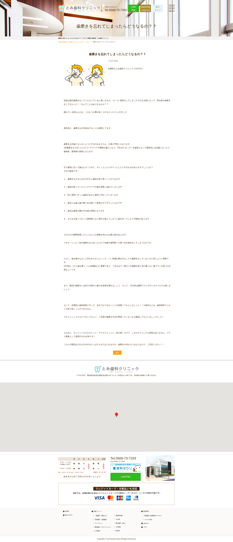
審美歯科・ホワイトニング (103, 527)
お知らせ (146, 523)
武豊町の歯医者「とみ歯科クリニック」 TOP (70, 41)
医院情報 (146, 511)
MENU (172, 6)
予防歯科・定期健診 (101, 519)
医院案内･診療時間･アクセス (153, 516)
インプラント (99, 523)
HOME (67, 511)
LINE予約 (125, 477)
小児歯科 (97, 531)
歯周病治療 (119, 515)
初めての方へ (69, 515)
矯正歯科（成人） (121, 523)
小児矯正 (118, 527)
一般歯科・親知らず (101, 516)
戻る (117, 352)
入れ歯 (118, 519)
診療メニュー (98, 511)
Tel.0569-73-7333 (115, 9)
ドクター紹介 (148, 519)
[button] (116, 415)
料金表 (118, 531)
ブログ (88, 41)
